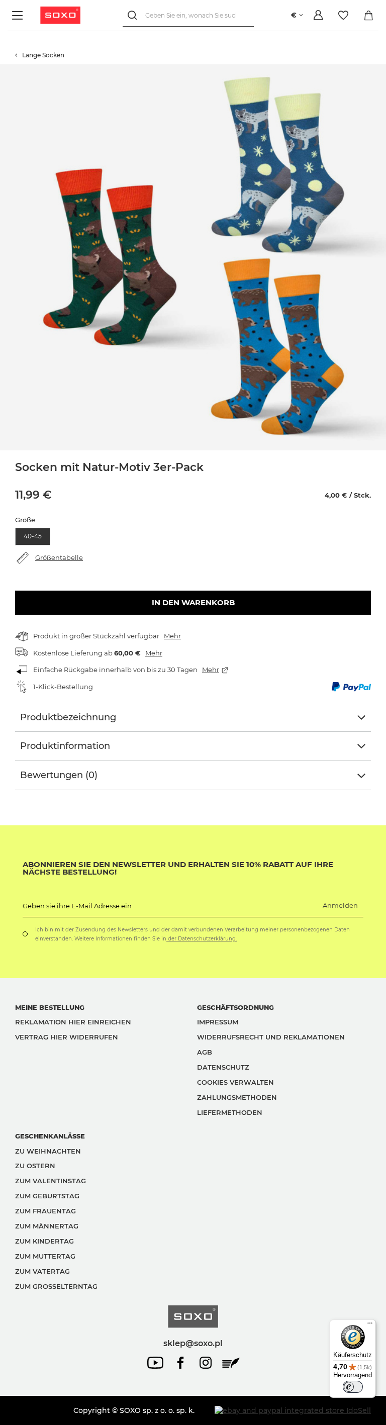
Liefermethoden (229, 1112)
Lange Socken (43, 55)
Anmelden (340, 905)
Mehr (172, 636)
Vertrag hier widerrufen (66, 1037)
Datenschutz (223, 1067)
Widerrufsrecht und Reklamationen (271, 1037)
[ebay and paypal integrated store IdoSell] (293, 1410)
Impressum (217, 1022)
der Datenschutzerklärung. (201, 938)
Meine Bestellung (49, 1007)
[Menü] (19, 15)
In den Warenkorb (193, 602)
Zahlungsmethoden (237, 1097)
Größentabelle (59, 557)
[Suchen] (134, 15)
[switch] (353, 1387)
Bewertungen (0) (59, 775)
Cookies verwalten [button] (235, 1082)
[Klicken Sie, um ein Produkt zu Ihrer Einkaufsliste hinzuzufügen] (381, 69)
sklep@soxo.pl (193, 1343)
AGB (204, 1052)
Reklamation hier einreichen (73, 1022)
